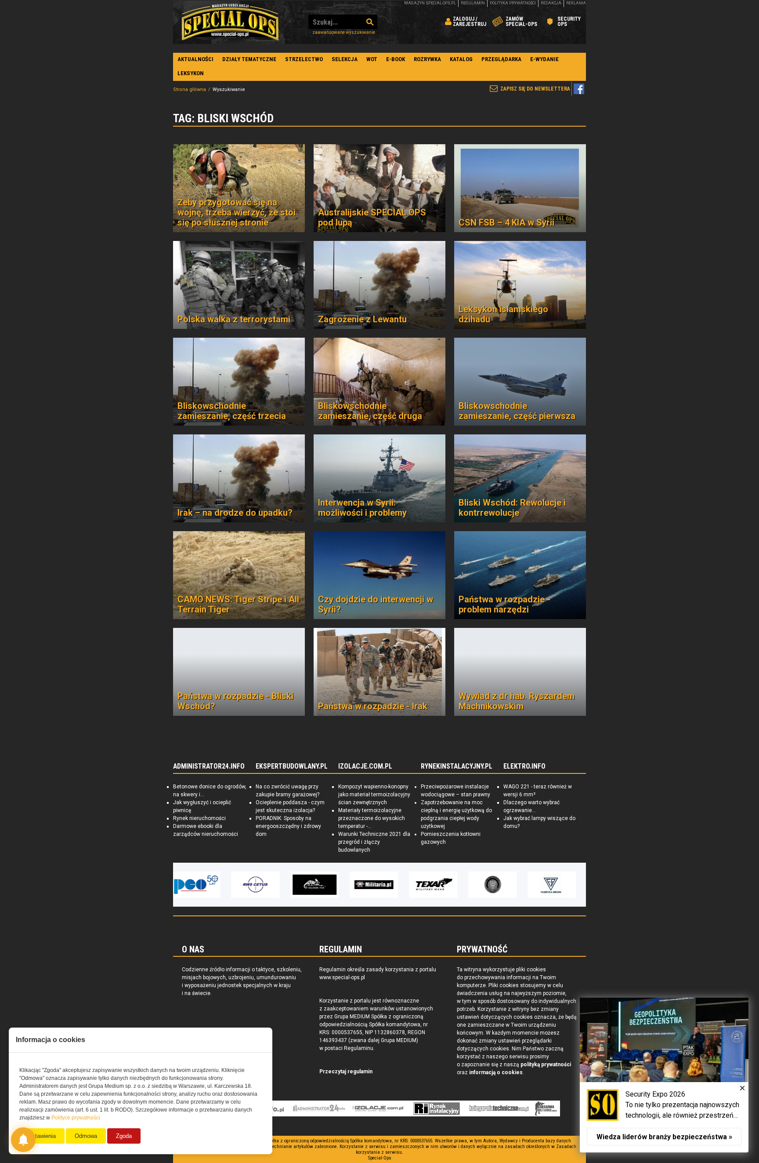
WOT (371, 59)
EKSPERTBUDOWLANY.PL (292, 766)
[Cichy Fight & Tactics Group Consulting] (439, 884)
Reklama (576, 3)
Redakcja (551, 3)
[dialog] (664, 1075)
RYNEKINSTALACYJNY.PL (456, 766)
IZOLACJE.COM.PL (365, 766)
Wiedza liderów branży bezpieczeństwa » (664, 1137)
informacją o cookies (496, 1072)
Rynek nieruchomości (199, 818)
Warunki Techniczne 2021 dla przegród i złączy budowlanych (374, 842)
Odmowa (86, 1136)
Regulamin (473, 3)
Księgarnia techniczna (499, 1108)
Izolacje (378, 1108)
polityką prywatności (545, 1064)
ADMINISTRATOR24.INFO (209, 766)
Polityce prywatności (75, 1118)
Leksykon (190, 73)
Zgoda (124, 1136)
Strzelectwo (304, 59)
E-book (395, 59)
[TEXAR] (379, 884)
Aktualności (195, 59)
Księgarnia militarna (546, 1108)
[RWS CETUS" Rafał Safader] (201, 884)
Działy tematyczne (249, 59)
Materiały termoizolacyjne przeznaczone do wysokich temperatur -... (371, 818)
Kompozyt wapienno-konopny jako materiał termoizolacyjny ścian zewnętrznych (374, 795)
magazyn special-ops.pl (430, 3)
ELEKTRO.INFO (524, 766)
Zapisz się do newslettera (535, 89)
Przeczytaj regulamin (345, 1071)
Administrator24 (319, 1108)
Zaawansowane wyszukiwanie (343, 32)
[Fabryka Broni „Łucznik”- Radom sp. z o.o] (498, 884)
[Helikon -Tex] (261, 884)
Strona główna (189, 89)
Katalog (461, 59)
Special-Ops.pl (230, 22)
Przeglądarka (501, 59)
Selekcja (345, 59)
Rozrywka (427, 59)
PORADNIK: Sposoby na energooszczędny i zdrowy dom (288, 826)
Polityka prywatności (513, 3)
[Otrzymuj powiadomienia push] (23, 1139)
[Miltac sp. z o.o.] (557, 884)
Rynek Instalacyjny (437, 1108)
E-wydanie (544, 59)
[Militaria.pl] (320, 884)
